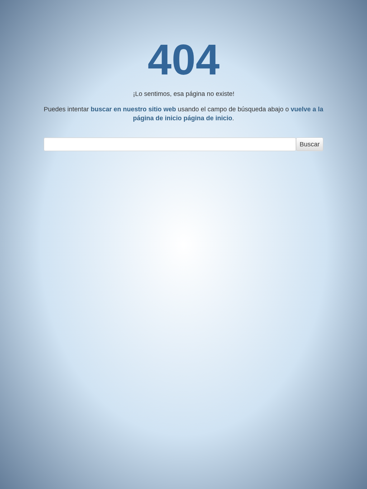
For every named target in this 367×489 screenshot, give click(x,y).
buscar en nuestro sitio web (133, 109)
